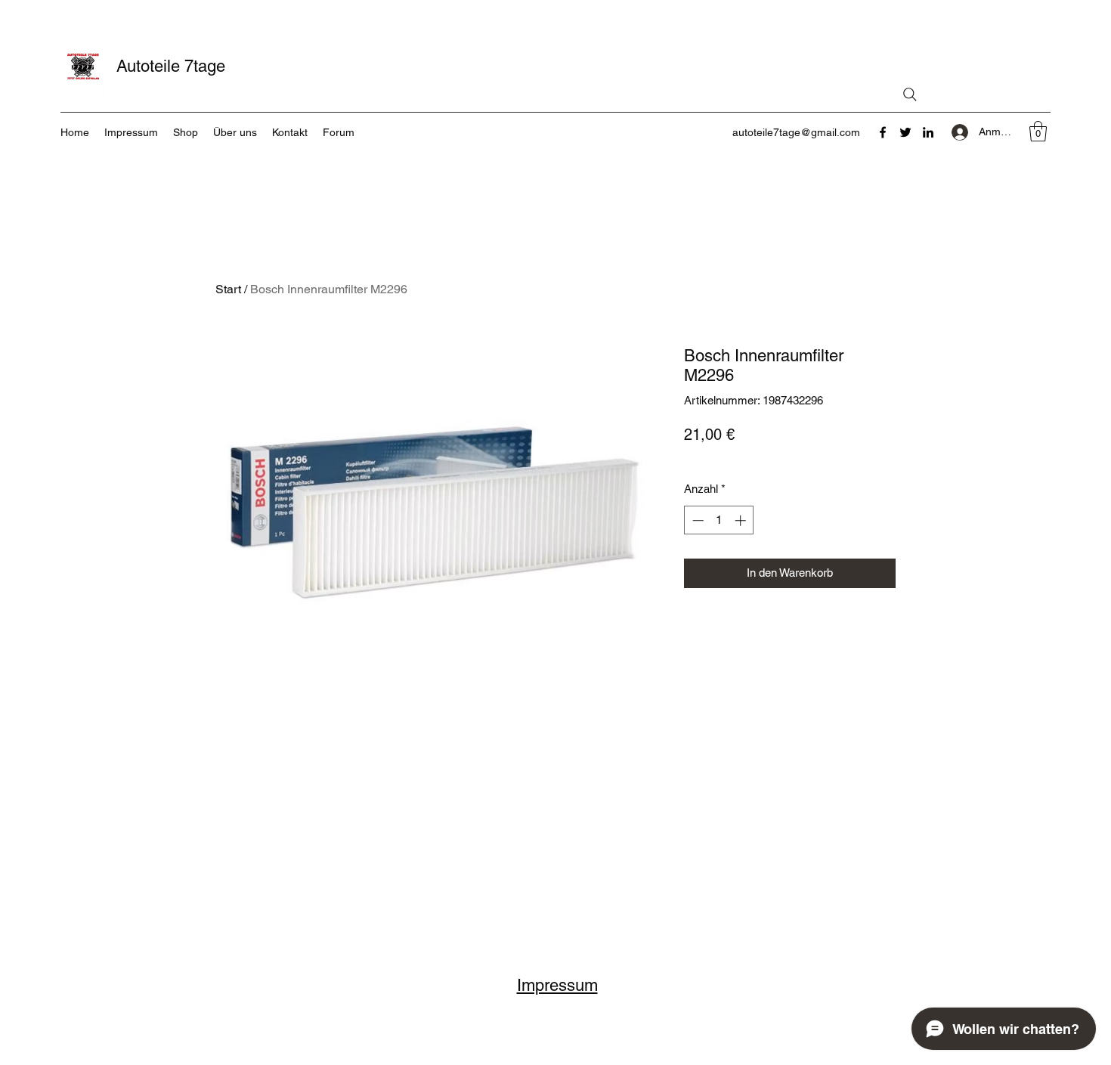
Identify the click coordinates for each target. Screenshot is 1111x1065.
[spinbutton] (719, 520)
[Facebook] (882, 132)
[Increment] (742, 520)
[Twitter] (905, 132)
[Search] (910, 94)
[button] (1038, 131)
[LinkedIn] (928, 132)
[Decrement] (696, 520)
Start (228, 289)
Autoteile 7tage (170, 66)
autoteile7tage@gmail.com (796, 132)
